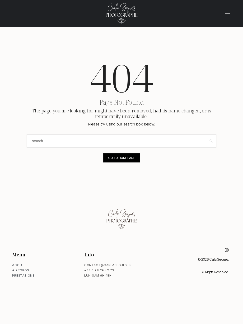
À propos (20, 270)
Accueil (19, 265)
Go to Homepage (121, 158)
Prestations (23, 275)
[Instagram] (226, 250)
